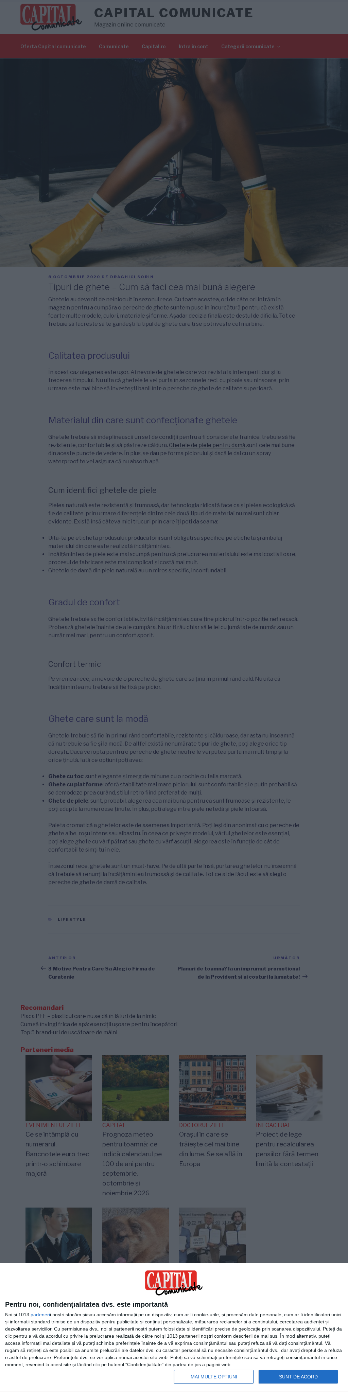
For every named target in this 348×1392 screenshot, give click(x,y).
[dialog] (174, 1327)
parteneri (40, 1314)
